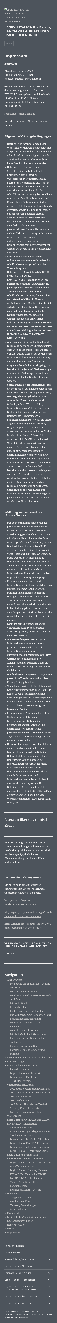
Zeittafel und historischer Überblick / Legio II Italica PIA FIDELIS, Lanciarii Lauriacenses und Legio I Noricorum (30, 1143)
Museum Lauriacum (21, 1127)
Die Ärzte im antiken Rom (24, 1046)
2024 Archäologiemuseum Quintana (30, 1088)
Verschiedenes (18, 1209)
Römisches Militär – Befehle (25, 1189)
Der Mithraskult (19, 1007)
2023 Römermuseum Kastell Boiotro (30, 1092)
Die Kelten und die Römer (24, 1030)
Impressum (13, 1232)
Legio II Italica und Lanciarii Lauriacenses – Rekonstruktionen (23, 1288)
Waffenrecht (14, 1116)
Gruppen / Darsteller (21, 1197)
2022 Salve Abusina (20, 1096)
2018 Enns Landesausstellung (26, 1112)
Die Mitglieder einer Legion (25, 1022)
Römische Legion (16, 1061)
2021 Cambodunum (20, 1100)
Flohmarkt (13, 1213)
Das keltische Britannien (23, 991)
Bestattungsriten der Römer (25, 1018)
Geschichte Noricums (21, 1135)
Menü (9, 43)
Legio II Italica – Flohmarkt (18, 1266)
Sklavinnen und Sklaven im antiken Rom (29, 1057)
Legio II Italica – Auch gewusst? (21, 1296)
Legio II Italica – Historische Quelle (29, 1150)
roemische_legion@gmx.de (19, 113)
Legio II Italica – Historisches (19, 1279)
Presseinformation (20, 1069)
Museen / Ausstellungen (23, 1205)
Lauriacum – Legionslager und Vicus (30, 1131)
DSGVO (11, 1228)
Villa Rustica (16, 1026)
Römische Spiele (19, 1003)
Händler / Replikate (20, 1201)
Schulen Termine (22, 1081)
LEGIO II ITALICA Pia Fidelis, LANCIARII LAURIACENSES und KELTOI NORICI (27, 31)
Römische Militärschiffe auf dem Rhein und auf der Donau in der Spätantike (28, 1038)
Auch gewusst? (15, 979)
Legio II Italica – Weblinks (18, 1303)
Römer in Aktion (16, 1224)
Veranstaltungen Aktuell (20, 1084)
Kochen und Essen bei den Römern (29, 1011)
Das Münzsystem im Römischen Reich (31, 1014)
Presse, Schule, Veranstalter (22, 1065)
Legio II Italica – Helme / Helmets (28, 1170)
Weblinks (12, 1193)
